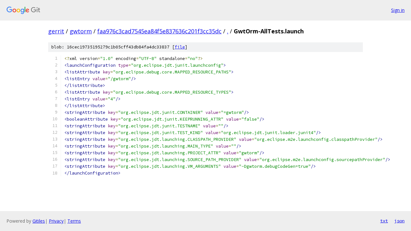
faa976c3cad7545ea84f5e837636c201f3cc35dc (159, 31)
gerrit (56, 31)
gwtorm (81, 31)
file (180, 47)
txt (384, 221)
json (399, 221)
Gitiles (38, 221)
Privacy (56, 221)
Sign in (398, 10)
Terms (74, 221)
